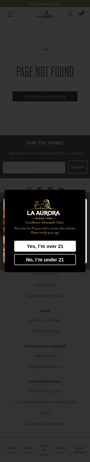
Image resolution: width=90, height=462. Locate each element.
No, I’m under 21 (45, 259)
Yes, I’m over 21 (45, 246)
